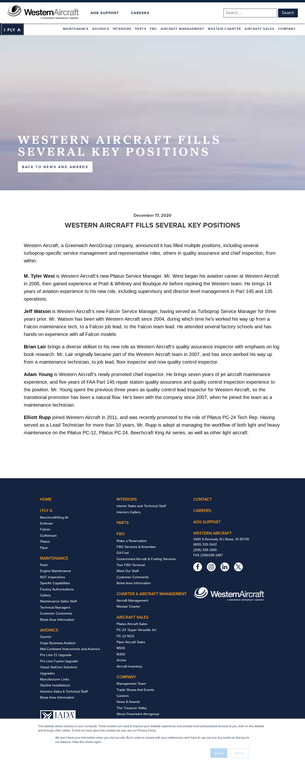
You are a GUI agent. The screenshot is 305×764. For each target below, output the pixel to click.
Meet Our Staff (128, 571)
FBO (153, 29)
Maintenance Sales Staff (58, 601)
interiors (127, 499)
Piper (44, 548)
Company (287, 29)
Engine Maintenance (55, 571)
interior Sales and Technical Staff (141, 506)
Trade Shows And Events (135, 690)
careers (202, 510)
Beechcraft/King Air (54, 517)
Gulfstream (48, 535)
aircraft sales (132, 617)
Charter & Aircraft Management (152, 594)
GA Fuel (123, 553)
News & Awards (128, 702)
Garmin (45, 637)
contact (202, 499)
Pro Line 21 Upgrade (55, 655)
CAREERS (140, 13)
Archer (122, 660)
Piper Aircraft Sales (131, 642)
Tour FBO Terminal (131, 565)
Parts (141, 29)
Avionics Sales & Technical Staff (64, 691)
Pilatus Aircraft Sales (132, 624)
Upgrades (47, 673)
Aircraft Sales (259, 29)
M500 (121, 648)
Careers (123, 696)
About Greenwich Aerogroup (138, 714)
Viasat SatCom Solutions (58, 667)
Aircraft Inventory (129, 666)
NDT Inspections (52, 577)
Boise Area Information (57, 619)
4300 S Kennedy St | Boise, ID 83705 (221, 539)
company (126, 677)
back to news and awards (55, 166)
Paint (44, 565)
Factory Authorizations (57, 589)
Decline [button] (239, 753)
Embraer (46, 523)
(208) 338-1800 (205, 550)
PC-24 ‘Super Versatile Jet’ (137, 630)
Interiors (122, 29)
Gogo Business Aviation (58, 643)
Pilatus (45, 541)
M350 (121, 654)
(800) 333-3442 (205, 544)
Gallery (45, 595)
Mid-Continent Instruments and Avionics (70, 649)
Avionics (100, 29)
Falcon (45, 529)
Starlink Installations (55, 685)
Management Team (131, 683)
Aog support (207, 522)
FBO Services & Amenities (136, 547)
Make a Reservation (132, 541)
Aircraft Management (182, 29)
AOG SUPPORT (105, 13)
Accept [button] (218, 753)
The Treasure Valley (132, 708)
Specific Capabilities (55, 583)
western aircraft (212, 533)
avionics (49, 630)
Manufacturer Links (54, 679)
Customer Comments (56, 613)
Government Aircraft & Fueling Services (146, 559)
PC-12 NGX (125, 636)
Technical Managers (55, 607)
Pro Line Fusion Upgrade (59, 661)
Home (46, 499)
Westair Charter (224, 29)
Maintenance (76, 29)
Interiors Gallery (129, 512)
